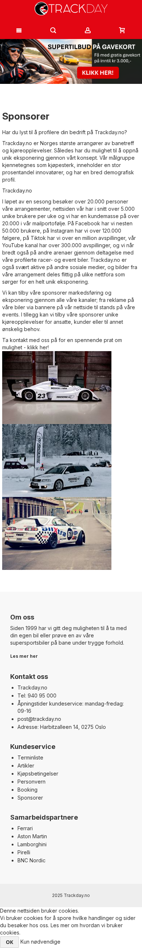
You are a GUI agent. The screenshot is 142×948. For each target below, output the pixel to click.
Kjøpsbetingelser (37, 773)
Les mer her (24, 656)
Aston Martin (32, 836)
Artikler (25, 765)
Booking (27, 789)
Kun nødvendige (40, 942)
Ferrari (25, 828)
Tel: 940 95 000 (36, 695)
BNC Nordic (31, 860)
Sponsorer (30, 797)
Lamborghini (32, 844)
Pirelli (23, 852)
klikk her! (38, 347)
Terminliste (30, 757)
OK (9, 942)
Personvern (31, 781)
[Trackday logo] (71, 8)
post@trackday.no (39, 719)
